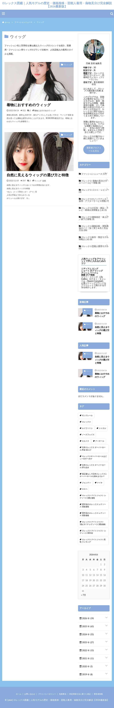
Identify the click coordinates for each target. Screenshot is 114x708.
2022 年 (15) (88, 651)
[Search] (112, 14)
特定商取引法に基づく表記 (80, 694)
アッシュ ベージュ (89, 273)
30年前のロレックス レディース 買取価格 (93, 514)
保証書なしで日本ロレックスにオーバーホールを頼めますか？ (93, 475)
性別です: (87, 70)
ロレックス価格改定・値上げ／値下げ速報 (94, 218)
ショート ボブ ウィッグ (92, 271)
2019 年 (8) (87, 675)
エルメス (85, 441)
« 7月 (83, 595)
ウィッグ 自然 (40, 181)
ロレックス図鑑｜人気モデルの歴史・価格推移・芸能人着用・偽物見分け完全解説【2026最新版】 (57, 4)
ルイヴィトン (87, 428)
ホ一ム (18, 694)
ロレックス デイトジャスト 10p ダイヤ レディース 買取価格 (93, 523)
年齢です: (87, 68)
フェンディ (86, 483)
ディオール (99, 441)
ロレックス (86, 422)
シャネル (102, 428)
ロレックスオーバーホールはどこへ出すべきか (93, 457)
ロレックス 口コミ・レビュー (94, 191)
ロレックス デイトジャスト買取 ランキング (93, 541)
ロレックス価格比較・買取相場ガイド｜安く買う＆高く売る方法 (94, 228)
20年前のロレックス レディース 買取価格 (93, 505)
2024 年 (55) (88, 635)
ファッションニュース (93, 174)
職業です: (87, 73)
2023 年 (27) (88, 643)
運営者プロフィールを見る (94, 149)
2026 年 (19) (88, 619)
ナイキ (99, 483)
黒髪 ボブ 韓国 (88, 275)
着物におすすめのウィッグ (29, 105)
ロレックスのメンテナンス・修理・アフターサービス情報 (94, 200)
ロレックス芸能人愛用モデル (94, 247)
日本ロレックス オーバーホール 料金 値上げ (93, 448)
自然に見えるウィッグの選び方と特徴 (38, 175)
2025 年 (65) (88, 627)
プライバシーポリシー (47, 694)
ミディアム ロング (89, 269)
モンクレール (87, 415)
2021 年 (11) (88, 659)
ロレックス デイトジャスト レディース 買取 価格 (93, 497)
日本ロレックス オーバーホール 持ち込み (93, 466)
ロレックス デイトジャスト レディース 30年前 (93, 532)
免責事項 (62, 694)
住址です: (87, 82)
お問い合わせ (29, 694)
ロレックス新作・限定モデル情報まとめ (94, 238)
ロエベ (84, 489)
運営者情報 (98, 694)
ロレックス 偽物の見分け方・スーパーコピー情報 (94, 182)
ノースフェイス (88, 435)
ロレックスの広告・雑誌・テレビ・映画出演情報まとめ (94, 209)
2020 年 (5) (87, 667)
